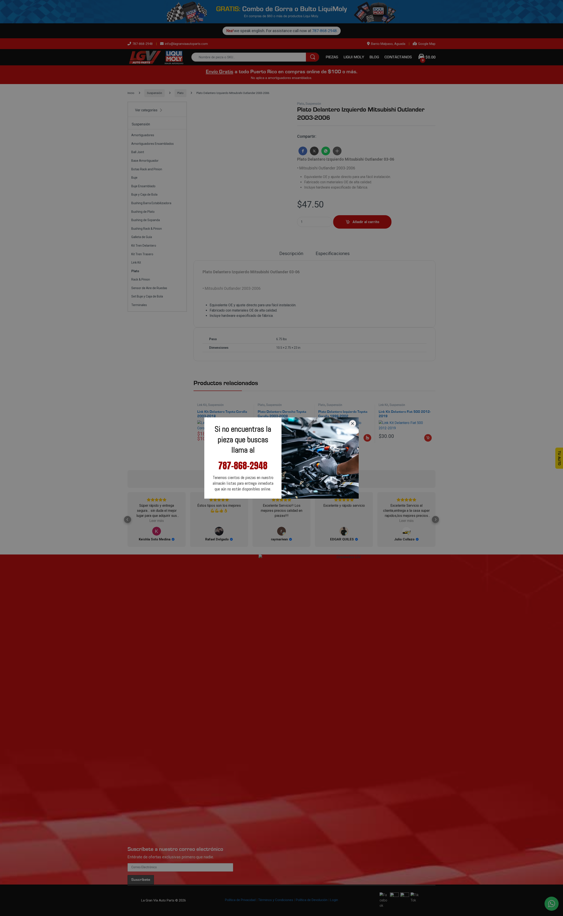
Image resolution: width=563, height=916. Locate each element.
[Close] (352, 423)
